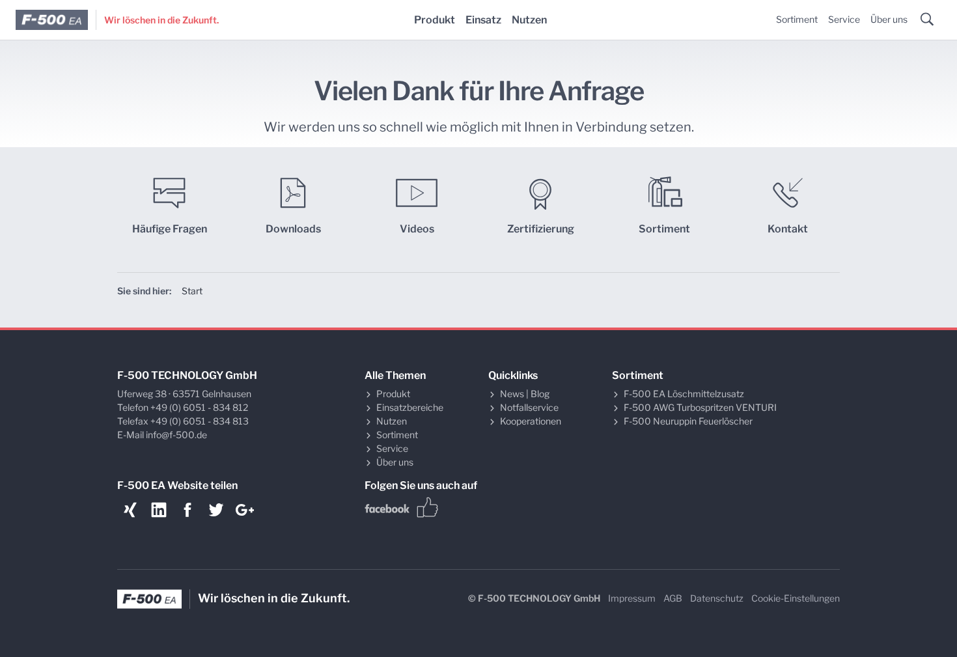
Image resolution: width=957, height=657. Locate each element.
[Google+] (245, 510)
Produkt (434, 20)
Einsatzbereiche (409, 407)
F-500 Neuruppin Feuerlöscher (688, 420)
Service (844, 19)
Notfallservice (529, 407)
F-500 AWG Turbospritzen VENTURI (700, 407)
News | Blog (524, 393)
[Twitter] (216, 510)
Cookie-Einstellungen (795, 598)
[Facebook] (187, 510)
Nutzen (529, 20)
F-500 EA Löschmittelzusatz (684, 393)
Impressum (632, 598)
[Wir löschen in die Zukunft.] (52, 20)
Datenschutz (716, 598)
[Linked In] (159, 510)
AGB (672, 598)
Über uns (889, 19)
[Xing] (130, 510)
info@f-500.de (176, 434)
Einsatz (483, 20)
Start (192, 290)
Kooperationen (530, 420)
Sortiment (797, 19)
